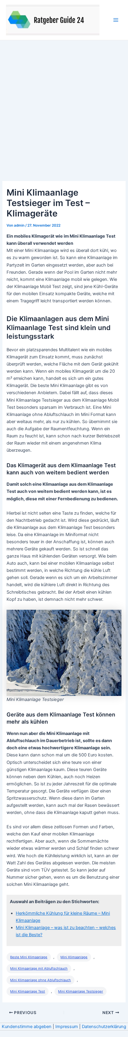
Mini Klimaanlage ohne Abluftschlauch (40, 980)
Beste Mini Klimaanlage (28, 957)
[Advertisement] (64, 107)
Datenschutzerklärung (104, 1026)
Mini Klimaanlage (74, 957)
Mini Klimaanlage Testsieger (80, 991)
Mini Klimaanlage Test (27, 991)
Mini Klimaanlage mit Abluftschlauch (39, 968)
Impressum (66, 1026)
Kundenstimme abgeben (26, 1026)
